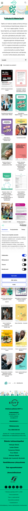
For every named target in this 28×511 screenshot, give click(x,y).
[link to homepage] (14, 3)
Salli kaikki (14, 275)
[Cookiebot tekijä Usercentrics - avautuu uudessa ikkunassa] (20, 225)
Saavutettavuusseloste (13, 500)
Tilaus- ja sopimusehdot (13, 497)
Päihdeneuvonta (14, 426)
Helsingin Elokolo (14, 444)
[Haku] (26, 3)
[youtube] (21, 487)
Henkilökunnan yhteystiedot (14, 462)
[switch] (24, 260)
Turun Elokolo (14, 453)
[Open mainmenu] (2, 3)
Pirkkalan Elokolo (14, 455)
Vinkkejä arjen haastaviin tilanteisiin (14, 458)
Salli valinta (14, 280)
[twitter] (9, 487)
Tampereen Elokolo (14, 450)
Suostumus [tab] (5, 229)
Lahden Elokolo (14, 447)
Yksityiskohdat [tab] (14, 229)
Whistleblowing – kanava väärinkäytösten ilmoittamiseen (13, 505)
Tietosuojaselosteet (13, 494)
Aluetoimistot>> (14, 421)
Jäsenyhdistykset (14, 472)
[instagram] (13, 487)
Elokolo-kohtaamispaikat (14, 441)
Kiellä (14, 284)
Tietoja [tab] (23, 229)
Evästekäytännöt (14, 502)
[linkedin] (17, 487)
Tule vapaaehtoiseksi (14, 467)
